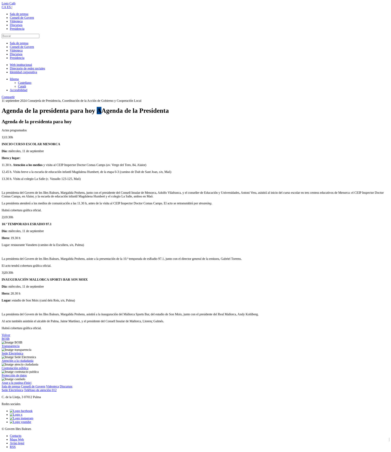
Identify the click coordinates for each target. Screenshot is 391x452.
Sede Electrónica (12, 353)
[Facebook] (21, 411)
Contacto (15, 436)
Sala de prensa (19, 14)
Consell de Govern (22, 17)
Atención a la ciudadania (17, 360)
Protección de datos (14, 375)
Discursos (16, 25)
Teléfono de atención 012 (40, 390)
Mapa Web (17, 439)
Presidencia (17, 28)
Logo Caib (8, 3)
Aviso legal (17, 443)
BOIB (6, 338)
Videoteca (16, 21)
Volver (6, 335)
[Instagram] (21, 418)
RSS (13, 447)
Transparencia (11, 346)
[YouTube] (20, 422)
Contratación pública (15, 368)
